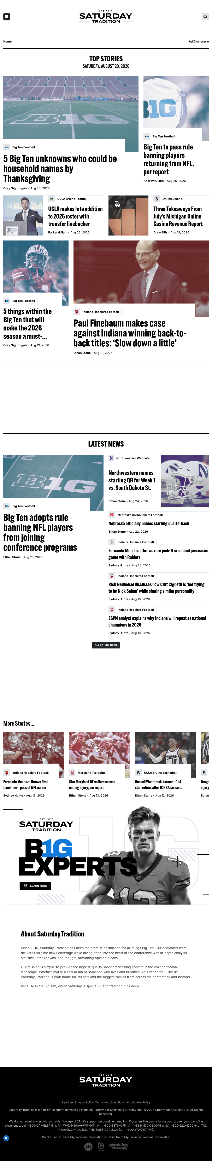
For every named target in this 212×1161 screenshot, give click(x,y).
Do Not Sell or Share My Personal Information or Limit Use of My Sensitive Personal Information (106, 1137)
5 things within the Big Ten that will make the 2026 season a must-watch (27, 323)
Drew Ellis (160, 232)
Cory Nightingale (15, 188)
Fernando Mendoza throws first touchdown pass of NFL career (25, 784)
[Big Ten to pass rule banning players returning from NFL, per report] (176, 108)
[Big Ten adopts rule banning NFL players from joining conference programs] (53, 483)
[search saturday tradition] (205, 16)
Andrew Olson (153, 180)
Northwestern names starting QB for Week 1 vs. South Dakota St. (131, 480)
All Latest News (106, 644)
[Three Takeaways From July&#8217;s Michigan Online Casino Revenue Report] (128, 216)
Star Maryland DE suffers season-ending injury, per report (93, 784)
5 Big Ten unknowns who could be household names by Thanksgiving (60, 168)
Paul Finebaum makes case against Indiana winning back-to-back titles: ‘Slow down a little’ (129, 333)
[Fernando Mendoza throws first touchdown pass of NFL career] (33, 755)
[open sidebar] (6, 16)
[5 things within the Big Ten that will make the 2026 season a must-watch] (36, 273)
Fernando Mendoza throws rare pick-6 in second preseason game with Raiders (158, 553)
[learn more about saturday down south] (106, 854)
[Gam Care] (101, 1147)
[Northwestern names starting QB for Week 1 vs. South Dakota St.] (185, 480)
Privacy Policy (84, 1102)
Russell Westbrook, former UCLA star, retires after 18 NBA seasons (158, 784)
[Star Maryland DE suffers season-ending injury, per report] (99, 755)
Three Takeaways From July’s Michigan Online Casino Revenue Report (178, 216)
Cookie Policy (141, 1102)
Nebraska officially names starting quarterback (148, 523)
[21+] (88, 1147)
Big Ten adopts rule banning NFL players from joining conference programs (40, 532)
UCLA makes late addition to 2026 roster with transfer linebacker (75, 216)
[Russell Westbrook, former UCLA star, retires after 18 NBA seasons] (165, 755)
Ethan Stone (82, 353)
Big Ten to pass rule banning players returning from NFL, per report (168, 159)
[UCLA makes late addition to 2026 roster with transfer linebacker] (23, 216)
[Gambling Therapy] (118, 1146)
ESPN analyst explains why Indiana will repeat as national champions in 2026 (157, 621)
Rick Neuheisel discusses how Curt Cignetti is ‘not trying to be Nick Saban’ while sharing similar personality (156, 587)
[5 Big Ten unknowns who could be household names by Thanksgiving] (71, 114)
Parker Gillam (57, 232)
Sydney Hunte (118, 565)
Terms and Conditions (110, 1102)
